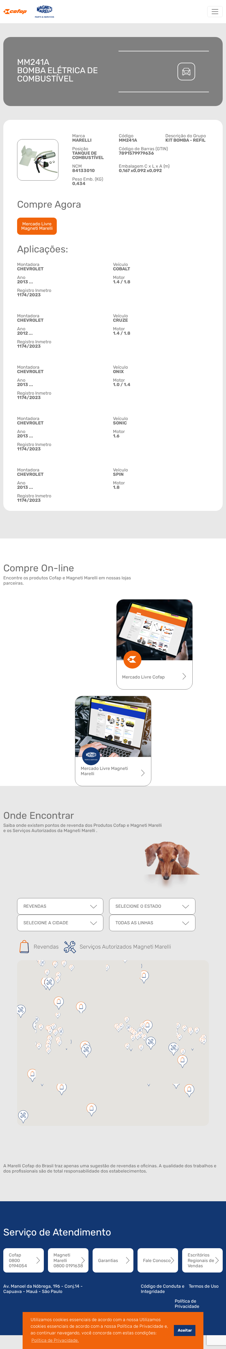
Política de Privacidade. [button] (55, 1340)
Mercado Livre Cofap (143, 677)
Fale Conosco (157, 1260)
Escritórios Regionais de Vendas (201, 1260)
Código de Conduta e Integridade (162, 1289)
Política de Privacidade (187, 1303)
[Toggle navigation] (215, 11)
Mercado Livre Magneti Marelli (37, 226)
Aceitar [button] (185, 1330)
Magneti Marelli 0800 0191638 (68, 1260)
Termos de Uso (204, 1286)
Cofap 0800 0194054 (18, 1260)
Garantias (108, 1260)
